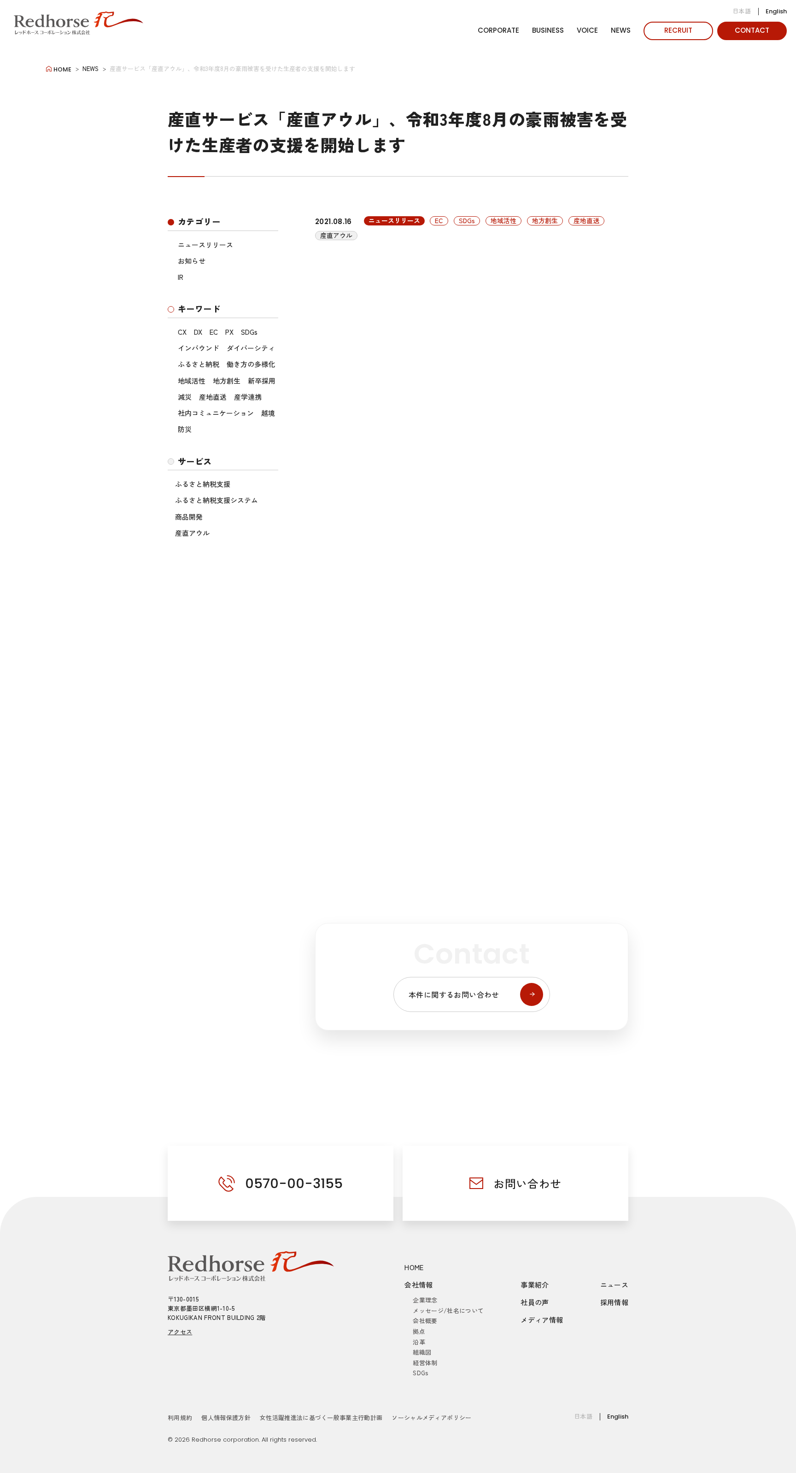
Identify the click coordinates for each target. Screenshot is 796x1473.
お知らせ (191, 261)
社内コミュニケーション (216, 413)
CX (182, 332)
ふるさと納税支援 (202, 484)
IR (180, 277)
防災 (185, 429)
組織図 (422, 1352)
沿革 (419, 1341)
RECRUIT (678, 30)
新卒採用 (261, 380)
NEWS (621, 30)
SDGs (249, 332)
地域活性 (191, 380)
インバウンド (198, 348)
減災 (185, 397)
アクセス (180, 1331)
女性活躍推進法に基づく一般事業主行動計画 (321, 1417)
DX (198, 332)
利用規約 (180, 1417)
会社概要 (425, 1320)
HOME (414, 1267)
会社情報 (418, 1285)
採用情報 (614, 1302)
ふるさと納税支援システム (216, 500)
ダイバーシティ (251, 348)
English (776, 11)
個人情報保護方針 (226, 1417)
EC (214, 332)
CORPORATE (498, 30)
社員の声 (535, 1302)
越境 (268, 413)
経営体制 (425, 1362)
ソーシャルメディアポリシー (431, 1417)
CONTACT (752, 30)
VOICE (587, 30)
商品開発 (189, 516)
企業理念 (425, 1300)
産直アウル (192, 533)
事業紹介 (535, 1285)
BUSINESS (548, 30)
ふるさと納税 (198, 364)
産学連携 (248, 397)
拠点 (419, 1331)
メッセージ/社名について (448, 1310)
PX (229, 332)
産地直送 (213, 397)
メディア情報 (542, 1320)
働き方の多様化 (251, 364)
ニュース (614, 1285)
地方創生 (226, 380)
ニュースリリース (205, 244)
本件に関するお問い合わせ (454, 994)
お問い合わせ (527, 1183)
